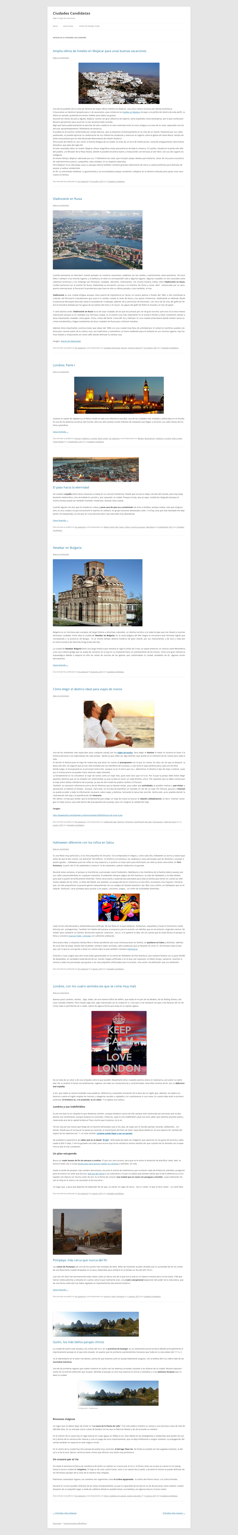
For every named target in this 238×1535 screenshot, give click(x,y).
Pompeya (120, 1296)
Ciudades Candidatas (71, 13)
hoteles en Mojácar (131, 112)
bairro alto (114, 527)
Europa (124, 348)
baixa (121, 527)
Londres (93, 438)
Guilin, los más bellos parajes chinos (78, 1342)
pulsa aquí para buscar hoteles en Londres (98, 1163)
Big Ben (141, 438)
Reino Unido (103, 438)
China (106, 1496)
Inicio (55, 26)
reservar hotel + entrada (79, 936)
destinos (120, 822)
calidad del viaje (110, 822)
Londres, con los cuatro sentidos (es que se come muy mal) (94, 986)
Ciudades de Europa (112, 348)
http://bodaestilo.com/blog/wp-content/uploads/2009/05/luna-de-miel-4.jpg (87, 815)
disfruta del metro (96, 1173)
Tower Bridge (58, 441)
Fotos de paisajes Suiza (89, 26)
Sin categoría (83, 181)
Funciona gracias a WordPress (75, 1523)
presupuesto (157, 822)
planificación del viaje (143, 822)
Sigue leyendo (60, 431)
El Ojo (106, 1140)
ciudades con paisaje (117, 1496)
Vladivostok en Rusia (67, 199)
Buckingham (150, 438)
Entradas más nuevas (174, 1513)
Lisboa (127, 527)
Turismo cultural (134, 348)
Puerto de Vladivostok (71, 341)
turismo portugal (138, 527)
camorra (107, 1296)
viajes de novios (170, 822)
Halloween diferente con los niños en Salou (83, 842)
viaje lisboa (150, 527)
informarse (132, 949)
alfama (106, 527)
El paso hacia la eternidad (71, 487)
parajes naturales (134, 1496)
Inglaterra (86, 438)
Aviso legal (68, 26)
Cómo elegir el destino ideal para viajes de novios (87, 689)
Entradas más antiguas (65, 1513)
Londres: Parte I (64, 365)
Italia (113, 1296)
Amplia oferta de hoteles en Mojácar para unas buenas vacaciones (99, 51)
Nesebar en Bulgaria (67, 547)
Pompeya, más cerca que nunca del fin (80, 1260)
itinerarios (129, 822)
